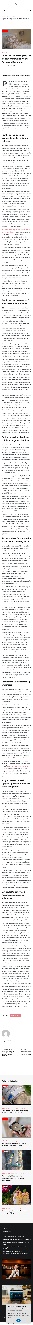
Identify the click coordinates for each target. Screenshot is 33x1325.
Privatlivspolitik (7, 1231)
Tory (16, 4)
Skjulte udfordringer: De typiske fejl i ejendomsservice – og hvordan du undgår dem (15, 1252)
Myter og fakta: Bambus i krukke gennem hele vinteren (15, 1247)
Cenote (4, 1319)
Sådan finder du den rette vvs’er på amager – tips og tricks (17, 1243)
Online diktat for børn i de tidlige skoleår (13, 1236)
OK (18, 1320)
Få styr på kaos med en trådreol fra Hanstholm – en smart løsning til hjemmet (8, 1052)
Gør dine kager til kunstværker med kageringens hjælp (14, 1212)
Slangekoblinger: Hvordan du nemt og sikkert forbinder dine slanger (15, 1111)
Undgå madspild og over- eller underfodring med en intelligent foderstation (13, 1178)
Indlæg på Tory (6, 52)
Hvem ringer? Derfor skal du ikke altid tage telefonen (17, 1239)
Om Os (5, 1228)
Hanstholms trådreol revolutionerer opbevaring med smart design (24, 1052)
